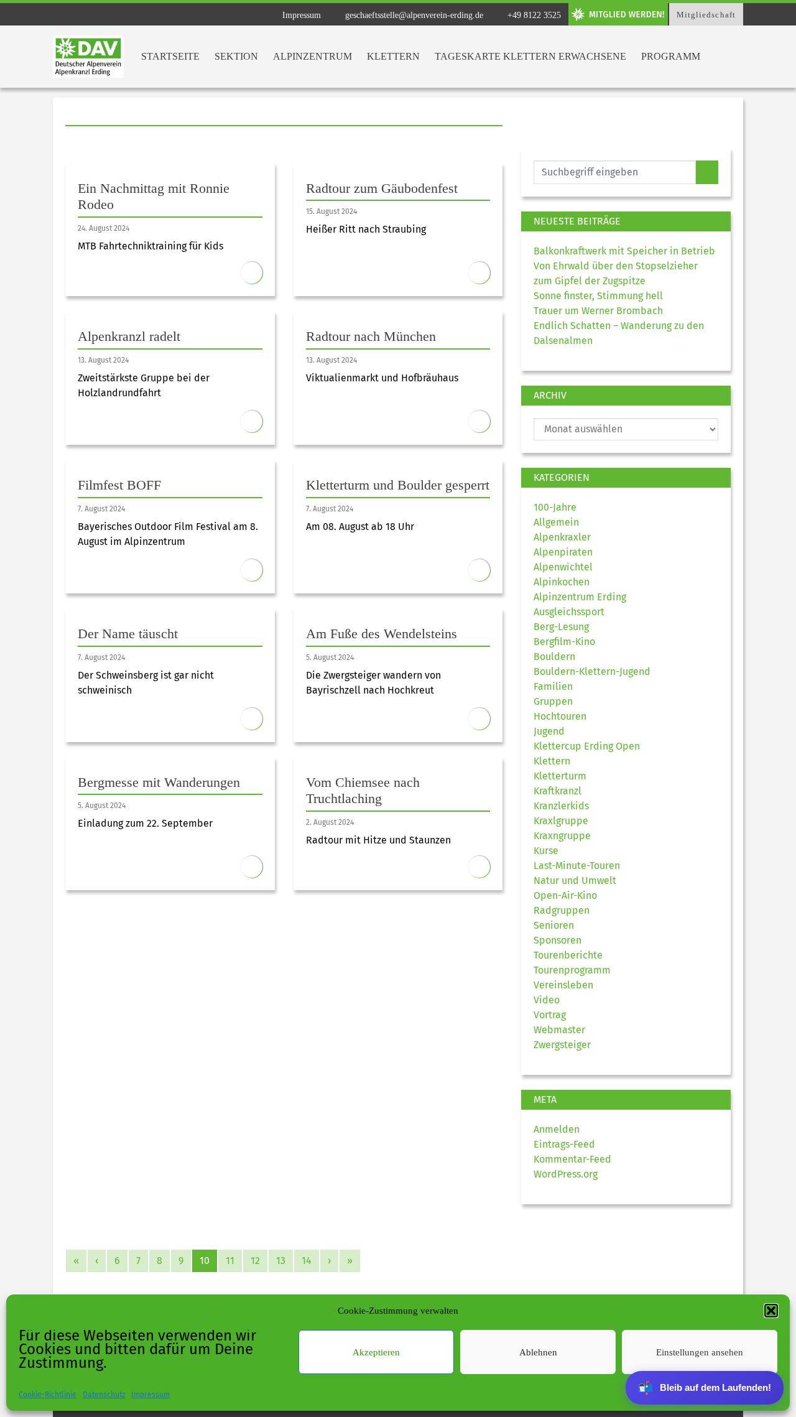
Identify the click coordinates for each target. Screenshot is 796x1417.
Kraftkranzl (557, 791)
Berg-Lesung (561, 627)
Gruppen (553, 701)
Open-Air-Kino (565, 895)
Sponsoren (557, 940)
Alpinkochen (562, 582)
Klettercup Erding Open (587, 746)
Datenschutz (104, 1394)
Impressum (150, 1394)
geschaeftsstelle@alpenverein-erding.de (413, 15)
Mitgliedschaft (706, 14)
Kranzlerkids (561, 806)
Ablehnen (538, 1352)
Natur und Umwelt (575, 880)
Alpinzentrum (312, 56)
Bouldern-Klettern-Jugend (592, 671)
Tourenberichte (568, 955)
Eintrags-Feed (564, 1144)
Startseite (170, 56)
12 (255, 1260)
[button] (771, 1310)
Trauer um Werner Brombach (598, 311)
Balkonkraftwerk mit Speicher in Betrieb (624, 251)
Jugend (549, 731)
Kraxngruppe (562, 836)
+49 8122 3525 (533, 15)
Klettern (393, 56)
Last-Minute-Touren (577, 865)
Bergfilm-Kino (564, 642)
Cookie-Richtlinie (47, 1394)
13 (280, 1260)
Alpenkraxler (562, 537)
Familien (553, 686)
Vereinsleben (563, 985)
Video (547, 1000)
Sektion (236, 56)
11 (230, 1260)
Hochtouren (560, 716)
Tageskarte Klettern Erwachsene (530, 56)
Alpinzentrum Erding (580, 597)
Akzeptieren (376, 1352)
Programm (670, 56)
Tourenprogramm (572, 970)
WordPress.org (566, 1174)
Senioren (554, 925)
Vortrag (550, 1015)
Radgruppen (562, 910)
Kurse (546, 851)
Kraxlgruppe (561, 821)
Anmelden (557, 1129)
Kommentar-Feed (572, 1159)
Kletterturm (560, 776)
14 (307, 1260)
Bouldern (554, 656)
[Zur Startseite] (88, 56)
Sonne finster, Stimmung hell (598, 296)
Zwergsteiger (562, 1045)
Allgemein (556, 522)
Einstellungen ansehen (699, 1352)
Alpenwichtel (563, 567)
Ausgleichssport (569, 612)
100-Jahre (555, 507)
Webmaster (559, 1030)
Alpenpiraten (563, 552)
